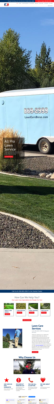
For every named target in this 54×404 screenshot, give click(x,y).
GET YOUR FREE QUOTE (8, 156)
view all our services (27, 320)
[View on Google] (18, 400)
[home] (6, 5)
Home (17, 3)
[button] (19, 3)
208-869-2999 (23, 291)
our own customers (39, 345)
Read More (7, 314)
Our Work (51, 3)
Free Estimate (50, 5)
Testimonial (46, 3)
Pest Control (31, 3)
